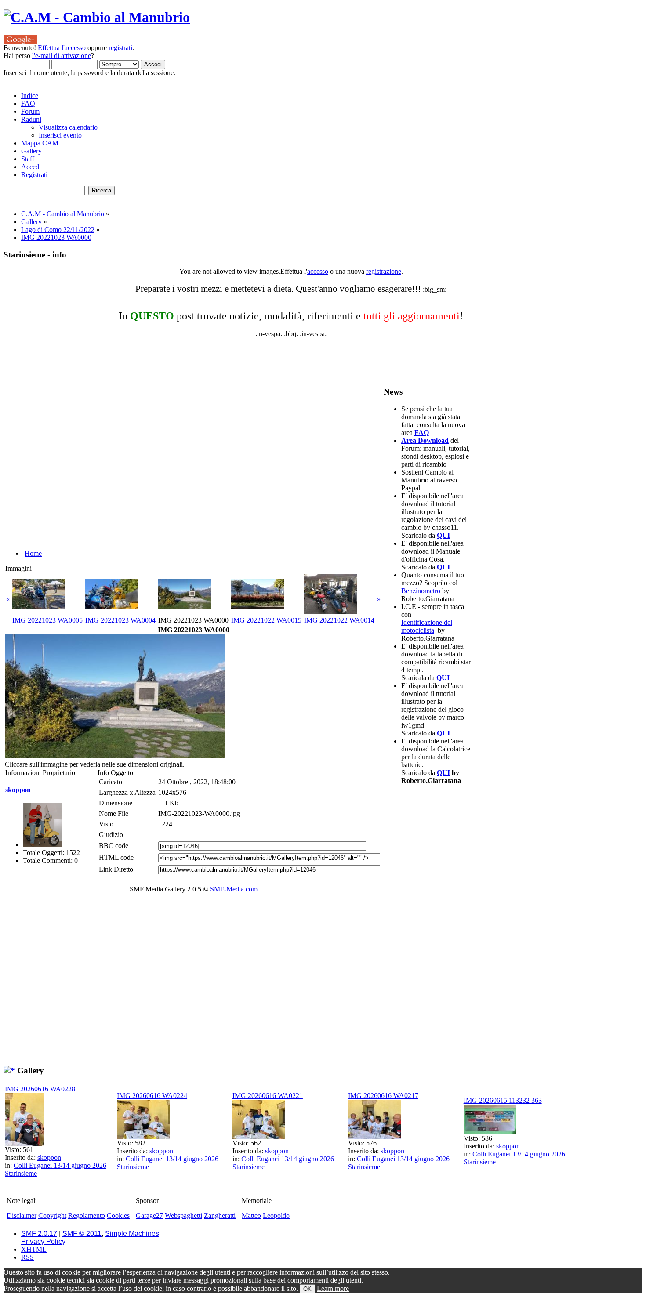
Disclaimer (21, 1215)
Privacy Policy (43, 1241)
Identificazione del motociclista (426, 626)
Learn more (333, 1288)
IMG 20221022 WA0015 (266, 620)
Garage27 (149, 1215)
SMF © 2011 (82, 1233)
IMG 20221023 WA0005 (47, 620)
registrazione (383, 271)
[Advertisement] (217, 357)
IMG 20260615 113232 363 (503, 1100)
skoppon (18, 789)
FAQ (421, 432)
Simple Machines (132, 1233)
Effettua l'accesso (62, 47)
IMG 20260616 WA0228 (40, 1089)
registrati (120, 47)
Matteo (251, 1215)
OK (307, 1289)
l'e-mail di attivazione (61, 55)
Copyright (52, 1215)
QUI (443, 535)
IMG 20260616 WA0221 (267, 1095)
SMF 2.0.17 (39, 1233)
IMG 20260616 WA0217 (383, 1095)
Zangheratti (220, 1215)
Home (33, 553)
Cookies (118, 1215)
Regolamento (86, 1215)
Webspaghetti (183, 1215)
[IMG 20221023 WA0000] (115, 755)
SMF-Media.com (234, 889)
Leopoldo (276, 1215)
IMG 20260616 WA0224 (152, 1095)
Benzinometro (420, 590)
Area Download (425, 440)
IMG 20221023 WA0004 (120, 620)
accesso (317, 271)
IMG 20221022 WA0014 (339, 620)
